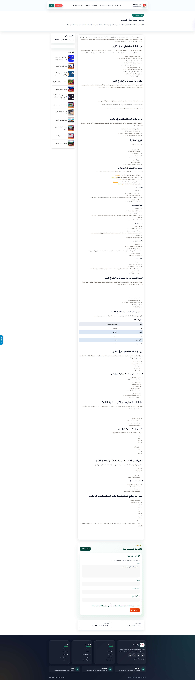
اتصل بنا (87, 657)
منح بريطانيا (64, 651)
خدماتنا (87, 651)
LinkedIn (56, 40)
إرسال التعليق (133, 610)
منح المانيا (64, 654)
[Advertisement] (111, 94)
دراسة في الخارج (102, 5)
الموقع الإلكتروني (136, 596)
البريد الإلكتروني (135, 588)
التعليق (138, 563)
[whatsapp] (134, 655)
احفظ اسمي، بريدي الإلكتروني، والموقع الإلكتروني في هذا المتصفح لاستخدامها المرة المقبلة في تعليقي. (115, 606)
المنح (120, 5)
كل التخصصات (109, 660)
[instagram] (130, 655)
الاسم (138, 580)
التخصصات (94, 5)
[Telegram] (138, 655)
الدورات (114, 5)
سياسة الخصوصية (85, 654)
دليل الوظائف (87, 5)
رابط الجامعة (117, 175)
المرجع (65, 660)
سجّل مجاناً (58, 5)
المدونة (76, 5)
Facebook (65, 40)
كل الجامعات (109, 651)
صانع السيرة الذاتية (85, 660)
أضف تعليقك (84, 549)
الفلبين (134, 659)
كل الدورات (110, 654)
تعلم (138, 659)
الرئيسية (142, 659)
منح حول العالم (63, 657)
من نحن (64, 648)
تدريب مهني (80, 5)
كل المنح (110, 648)
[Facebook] (142, 655)
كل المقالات (109, 657)
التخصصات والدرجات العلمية (138, 15)
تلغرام (51, 5)
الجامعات (109, 5)
